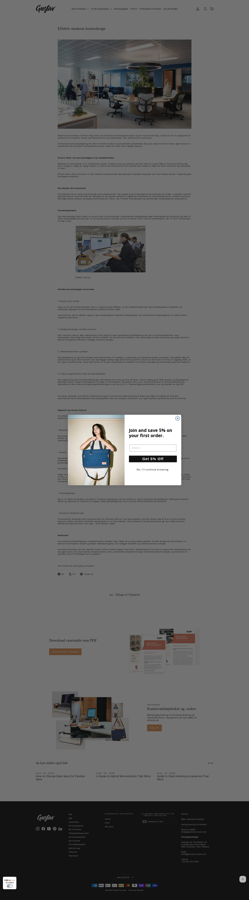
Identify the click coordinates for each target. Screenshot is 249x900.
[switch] (10, 886)
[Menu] (14, 878)
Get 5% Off (153, 459)
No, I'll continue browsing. (153, 469)
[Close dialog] (177, 418)
